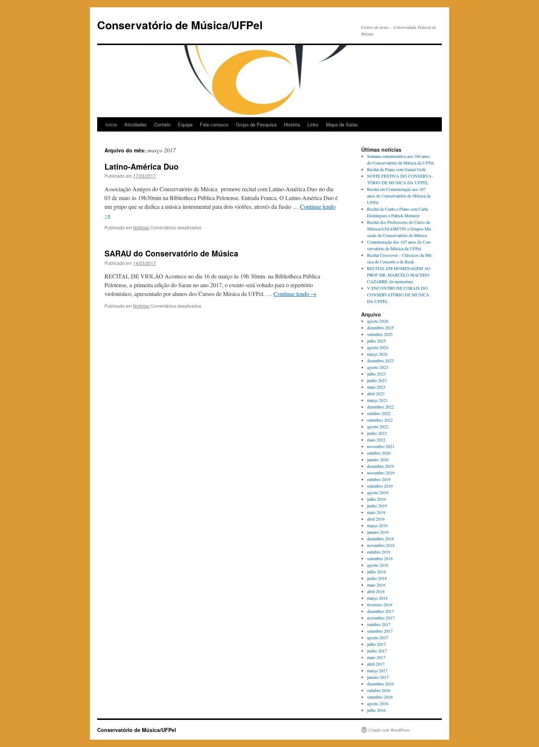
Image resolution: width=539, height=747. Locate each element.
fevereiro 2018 (379, 604)
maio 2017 (376, 657)
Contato (162, 124)
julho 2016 (376, 710)
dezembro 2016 (380, 684)
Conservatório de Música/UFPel (180, 25)
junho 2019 (377, 506)
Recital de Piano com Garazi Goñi (396, 169)
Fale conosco (214, 124)
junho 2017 (377, 651)
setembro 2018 (380, 558)
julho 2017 (376, 644)
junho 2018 (377, 578)
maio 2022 (376, 440)
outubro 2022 (378, 413)
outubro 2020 (378, 453)
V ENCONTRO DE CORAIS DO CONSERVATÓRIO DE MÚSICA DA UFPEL (398, 294)
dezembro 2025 (380, 327)
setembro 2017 (380, 631)
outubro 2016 (378, 690)
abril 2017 (376, 664)
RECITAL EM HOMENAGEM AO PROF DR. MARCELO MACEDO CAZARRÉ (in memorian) (398, 274)
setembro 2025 (380, 334)
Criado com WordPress (389, 730)
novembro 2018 (381, 545)
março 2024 (377, 354)
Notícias (141, 227)
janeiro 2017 (378, 677)
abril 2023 (376, 393)
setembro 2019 (380, 486)
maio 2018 (376, 585)
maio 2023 (376, 387)
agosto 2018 (377, 565)
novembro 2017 (381, 618)
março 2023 (377, 400)
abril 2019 (376, 519)
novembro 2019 (381, 473)
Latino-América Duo (141, 166)
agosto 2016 (377, 703)
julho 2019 (376, 499)
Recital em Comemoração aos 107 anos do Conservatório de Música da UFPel (398, 195)
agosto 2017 (377, 637)
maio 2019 (376, 512)
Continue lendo (295, 293)
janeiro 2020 (378, 459)
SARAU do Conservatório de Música (171, 253)
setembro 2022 (380, 420)
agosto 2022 (377, 426)
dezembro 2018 (380, 538)
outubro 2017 (378, 624)
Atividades (135, 124)
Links (313, 124)
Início (111, 124)
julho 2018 (376, 571)
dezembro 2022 (380, 407)
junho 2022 (377, 433)
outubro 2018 (378, 552)
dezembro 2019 (380, 466)
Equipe (185, 124)
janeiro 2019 (378, 532)
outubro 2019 (378, 479)
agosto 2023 (377, 367)
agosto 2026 (377, 321)
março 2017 (377, 670)
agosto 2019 (377, 492)
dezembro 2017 (380, 611)
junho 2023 (377, 380)
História (292, 124)
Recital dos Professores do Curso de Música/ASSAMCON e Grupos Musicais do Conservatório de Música (399, 228)
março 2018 (377, 598)
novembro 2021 (381, 446)
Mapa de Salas (342, 124)
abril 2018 (376, 591)
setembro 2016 (380, 697)
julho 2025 (376, 341)
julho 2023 (376, 374)
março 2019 (377, 525)
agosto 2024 (377, 347)
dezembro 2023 (380, 360)
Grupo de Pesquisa (256, 124)
